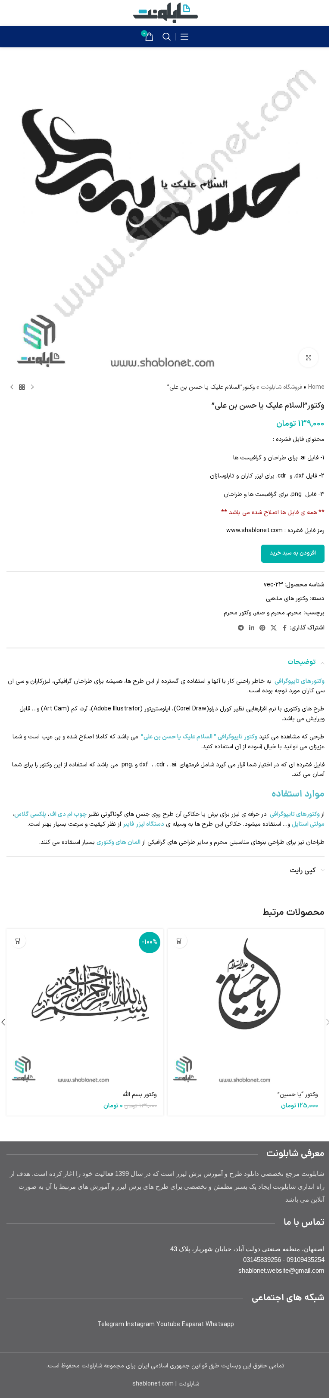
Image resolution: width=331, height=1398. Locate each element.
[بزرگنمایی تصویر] (308, 357)
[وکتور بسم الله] (84, 1007)
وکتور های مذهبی (287, 598)
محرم (295, 612)
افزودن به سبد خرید (293, 553)
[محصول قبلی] (32, 387)
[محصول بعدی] (11, 387)
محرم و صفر (269, 612)
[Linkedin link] (252, 628)
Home (316, 387)
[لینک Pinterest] (262, 628)
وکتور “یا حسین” (298, 1094)
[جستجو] (166, 36)
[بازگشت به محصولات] (22, 387)
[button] (179, 940)
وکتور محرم (237, 612)
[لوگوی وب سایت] (165, 12)
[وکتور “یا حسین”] (246, 1007)
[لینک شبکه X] (273, 628)
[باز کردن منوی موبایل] (184, 36)
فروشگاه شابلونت (281, 387)
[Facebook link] (284, 628)
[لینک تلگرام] (241, 628)
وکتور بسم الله (140, 1094)
